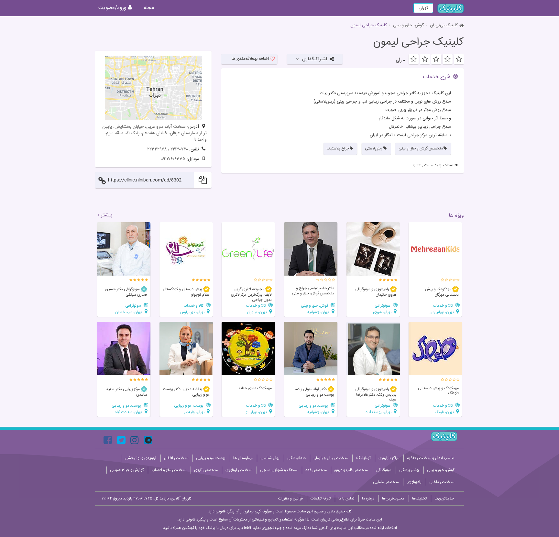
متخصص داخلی (441, 482)
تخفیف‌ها (419, 498)
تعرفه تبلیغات (321, 498)
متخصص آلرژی (206, 470)
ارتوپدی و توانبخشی (140, 458)
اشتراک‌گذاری (314, 59)
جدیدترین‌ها (444, 498)
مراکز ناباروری (388, 458)
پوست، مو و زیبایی (314, 405)
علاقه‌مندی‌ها (250, 59)
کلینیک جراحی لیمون (418, 42)
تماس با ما (346, 498)
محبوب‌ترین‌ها (393, 498)
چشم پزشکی (409, 470)
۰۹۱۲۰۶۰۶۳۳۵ (173, 159)
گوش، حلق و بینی (408, 25)
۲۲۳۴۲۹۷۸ (157, 149)
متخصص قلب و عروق (351, 470)
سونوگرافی (383, 305)
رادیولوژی (414, 482)
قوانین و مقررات (290, 498)
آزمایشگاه (363, 458)
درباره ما (368, 498)
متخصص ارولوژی (238, 470)
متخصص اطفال (176, 458)
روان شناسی (270, 458)
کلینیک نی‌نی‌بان (444, 25)
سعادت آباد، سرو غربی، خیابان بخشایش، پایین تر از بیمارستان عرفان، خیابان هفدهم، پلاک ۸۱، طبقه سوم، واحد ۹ (154, 133)
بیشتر (106, 215)
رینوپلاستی (373, 148)
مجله (149, 8)
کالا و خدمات (443, 305)
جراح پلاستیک (338, 148)
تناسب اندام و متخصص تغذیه (430, 458)
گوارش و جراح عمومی (127, 470)
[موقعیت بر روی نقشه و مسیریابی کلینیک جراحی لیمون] (153, 88)
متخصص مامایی (386, 482)
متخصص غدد (316, 470)
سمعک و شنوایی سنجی (279, 470)
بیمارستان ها (243, 458)
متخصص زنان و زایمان (330, 458)
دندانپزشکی (296, 458)
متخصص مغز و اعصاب (168, 470)
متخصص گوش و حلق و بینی (421, 148)
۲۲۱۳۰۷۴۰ (179, 149)
